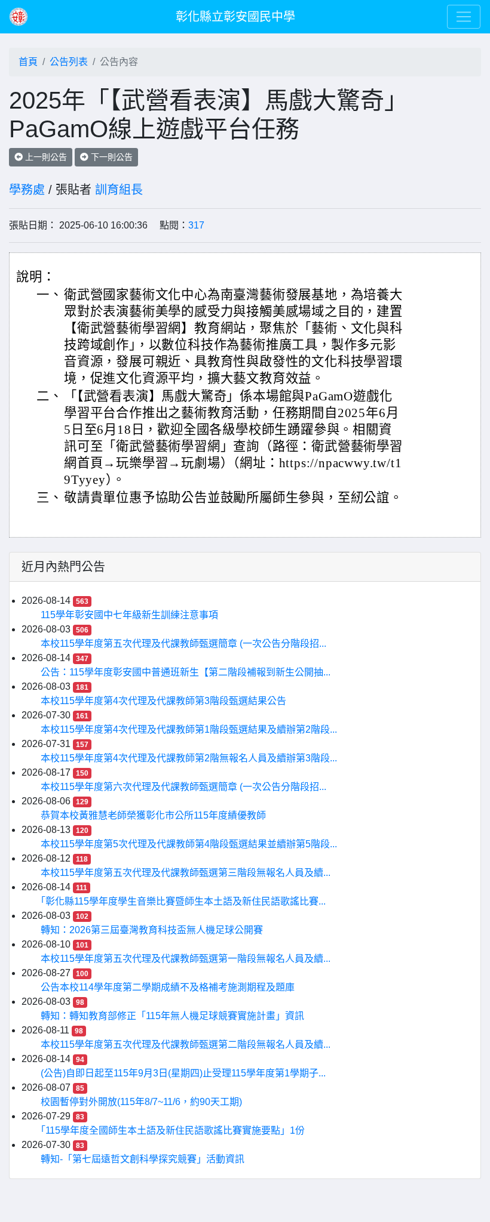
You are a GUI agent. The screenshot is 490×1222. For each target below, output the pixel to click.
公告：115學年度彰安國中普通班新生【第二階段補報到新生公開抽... (185, 672)
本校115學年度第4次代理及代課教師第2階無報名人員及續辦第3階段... (189, 758)
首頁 (28, 62)
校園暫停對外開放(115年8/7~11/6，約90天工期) (141, 1102)
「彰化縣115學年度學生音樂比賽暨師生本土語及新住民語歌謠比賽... (183, 901)
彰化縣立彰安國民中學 (235, 16)
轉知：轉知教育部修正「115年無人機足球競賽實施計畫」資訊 (172, 1016)
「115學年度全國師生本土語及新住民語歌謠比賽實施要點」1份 (173, 1130)
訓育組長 (119, 189)
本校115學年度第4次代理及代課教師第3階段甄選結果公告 (163, 701)
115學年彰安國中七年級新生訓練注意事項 (129, 615)
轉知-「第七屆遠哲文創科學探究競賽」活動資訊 (142, 1159)
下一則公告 (110, 157)
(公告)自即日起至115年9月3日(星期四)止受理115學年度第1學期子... (183, 1073)
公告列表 (69, 62)
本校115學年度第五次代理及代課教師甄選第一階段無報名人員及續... (185, 958)
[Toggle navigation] (463, 17)
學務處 (27, 189)
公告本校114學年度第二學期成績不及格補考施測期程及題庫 (168, 987)
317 (196, 225)
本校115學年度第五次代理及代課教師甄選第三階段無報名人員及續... (185, 873)
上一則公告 (45, 157)
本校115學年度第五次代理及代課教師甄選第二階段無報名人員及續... (185, 1044)
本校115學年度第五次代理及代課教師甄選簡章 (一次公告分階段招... (183, 643)
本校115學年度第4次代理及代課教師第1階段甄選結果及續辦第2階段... (189, 729)
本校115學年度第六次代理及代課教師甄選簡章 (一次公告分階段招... (183, 787)
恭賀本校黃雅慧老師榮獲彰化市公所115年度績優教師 (153, 815)
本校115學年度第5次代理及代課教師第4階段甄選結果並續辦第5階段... (189, 844)
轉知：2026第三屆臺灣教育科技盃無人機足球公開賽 (152, 930)
